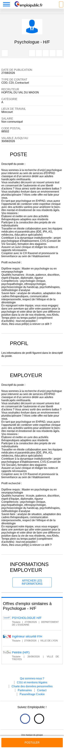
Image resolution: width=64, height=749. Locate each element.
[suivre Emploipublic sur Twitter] (39, 719)
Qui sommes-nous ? (32, 678)
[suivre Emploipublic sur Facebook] (25, 719)
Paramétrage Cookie (32, 694)
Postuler (32, 742)
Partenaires (25, 690)
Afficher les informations (32, 582)
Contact (41, 690)
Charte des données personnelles (32, 686)
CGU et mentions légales (32, 682)
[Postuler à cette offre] (32, 739)
